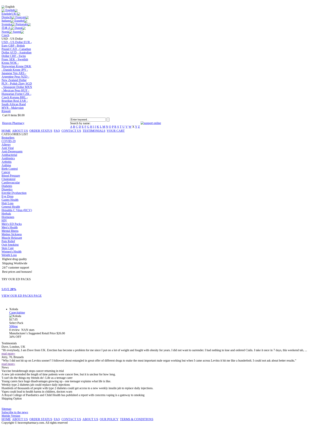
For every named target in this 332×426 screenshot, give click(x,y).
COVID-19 (9, 141)
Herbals (6, 213)
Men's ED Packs (12, 224)
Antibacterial (9, 155)
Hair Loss (7, 203)
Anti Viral (8, 148)
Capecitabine (17, 312)
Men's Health (10, 227)
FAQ (57, 130)
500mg (13, 326)
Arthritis (7, 161)
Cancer (6, 172)
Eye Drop (7, 196)
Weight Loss (9, 255)
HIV (4, 220)
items (13, 115)
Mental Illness (10, 230)
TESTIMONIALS (94, 130)
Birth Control (10, 168)
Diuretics (7, 189)
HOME (6, 130)
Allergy (6, 144)
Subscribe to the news (15, 412)
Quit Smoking (10, 244)
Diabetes (7, 186)
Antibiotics (8, 158)
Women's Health (12, 251)
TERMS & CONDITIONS (136, 419)
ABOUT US (20, 130)
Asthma (6, 165)
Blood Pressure (11, 175)
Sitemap (6, 408)
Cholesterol (8, 179)
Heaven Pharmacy (13, 123)
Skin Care (8, 248)
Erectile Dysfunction (14, 192)
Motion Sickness (12, 234)
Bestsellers (8, 137)
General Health (11, 206)
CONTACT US (71, 130)
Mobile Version (11, 415)
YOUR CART (116, 130)
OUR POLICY (109, 419)
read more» (8, 353)
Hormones (8, 217)
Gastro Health (10, 199)
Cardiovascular (11, 182)
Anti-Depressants (12, 151)
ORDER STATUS (40, 130)
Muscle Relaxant (12, 237)
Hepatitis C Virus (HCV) (17, 210)
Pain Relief (8, 241)
